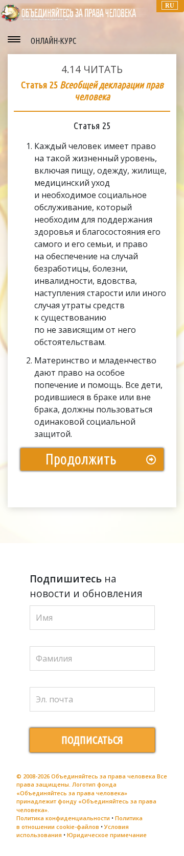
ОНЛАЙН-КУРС (53, 40)
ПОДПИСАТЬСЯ (92, 740)
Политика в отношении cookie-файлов (79, 822)
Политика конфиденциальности (63, 818)
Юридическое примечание (107, 835)
